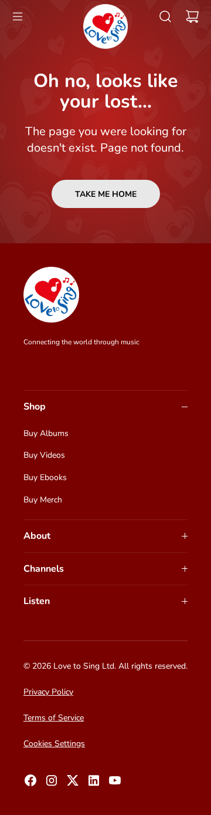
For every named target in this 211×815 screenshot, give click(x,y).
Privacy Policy (48, 691)
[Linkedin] (94, 784)
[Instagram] (52, 784)
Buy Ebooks (45, 477)
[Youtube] (115, 784)
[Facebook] (30, 784)
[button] (17, 16)
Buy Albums (46, 433)
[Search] (165, 16)
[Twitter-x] (73, 784)
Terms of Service (53, 717)
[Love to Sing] (105, 26)
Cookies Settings (54, 743)
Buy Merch (42, 499)
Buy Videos (44, 455)
